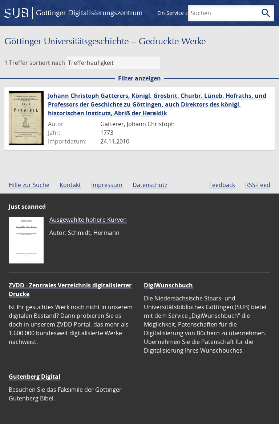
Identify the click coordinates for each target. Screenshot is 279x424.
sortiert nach (47, 63)
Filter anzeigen (139, 78)
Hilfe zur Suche (29, 185)
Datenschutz (150, 185)
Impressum (106, 185)
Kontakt (70, 185)
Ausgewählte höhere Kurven (88, 220)
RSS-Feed (257, 185)
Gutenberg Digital (34, 377)
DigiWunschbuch (168, 285)
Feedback (222, 185)
